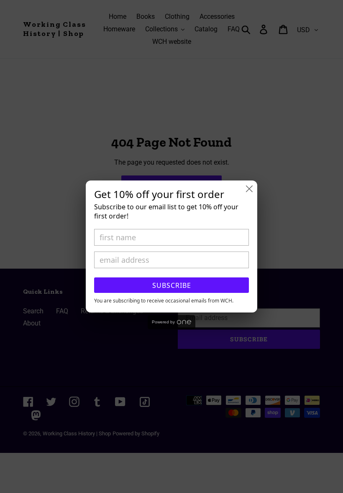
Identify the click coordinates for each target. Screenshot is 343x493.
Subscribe (171, 285)
